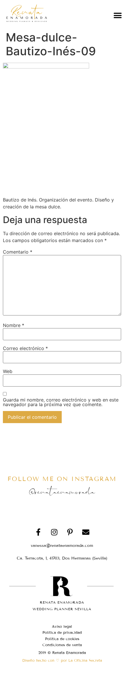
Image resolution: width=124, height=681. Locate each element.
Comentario (17, 252)
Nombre (13, 325)
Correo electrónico (25, 348)
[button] (117, 15)
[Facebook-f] (38, 532)
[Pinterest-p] (70, 532)
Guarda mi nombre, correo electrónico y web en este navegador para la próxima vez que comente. (61, 402)
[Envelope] (86, 532)
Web (7, 371)
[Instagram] (54, 532)
